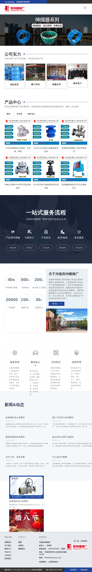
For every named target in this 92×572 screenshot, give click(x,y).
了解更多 (54, 304)
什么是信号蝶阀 (59, 457)
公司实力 (8, 555)
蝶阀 (8, 114)
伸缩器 (19, 114)
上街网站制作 (53, 562)
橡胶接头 (31, 114)
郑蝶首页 (8, 542)
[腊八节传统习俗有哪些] (26, 510)
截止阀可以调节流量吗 (63, 437)
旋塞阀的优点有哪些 (15, 417)
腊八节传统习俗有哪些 (63, 417)
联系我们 (8, 558)
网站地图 (84, 570)
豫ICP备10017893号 (54, 570)
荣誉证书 (52, 77)
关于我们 (8, 545)
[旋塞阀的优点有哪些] (26, 477)
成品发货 (10, 77)
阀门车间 (31, 77)
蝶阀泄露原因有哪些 (15, 437)
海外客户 (73, 76)
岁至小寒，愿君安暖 (15, 457)
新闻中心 (8, 549)
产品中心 (8, 552)
